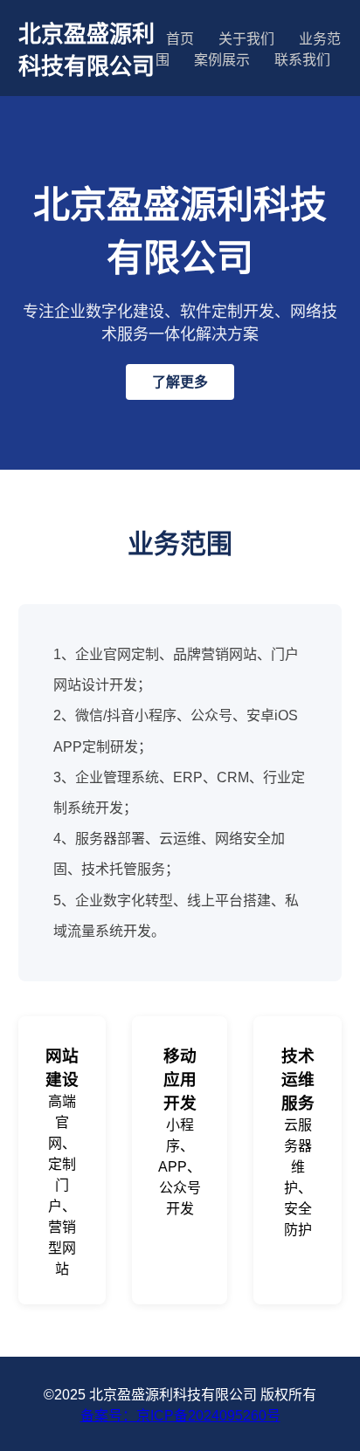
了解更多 (180, 382)
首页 (180, 38)
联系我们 (302, 59)
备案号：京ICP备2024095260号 (180, 1415)
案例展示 (222, 59)
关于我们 (246, 38)
